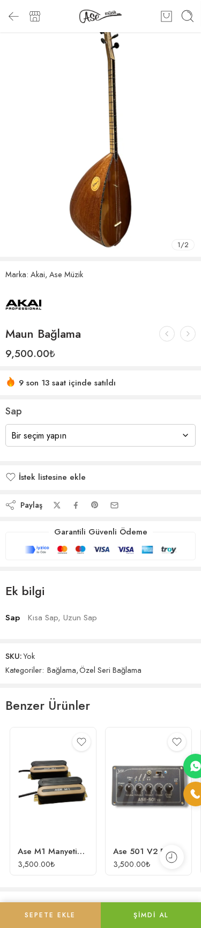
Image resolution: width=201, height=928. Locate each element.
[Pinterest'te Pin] (95, 505)
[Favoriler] (81, 742)
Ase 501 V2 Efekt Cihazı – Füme (148, 851)
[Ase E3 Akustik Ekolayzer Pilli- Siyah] (188, 333)
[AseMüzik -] (100, 16)
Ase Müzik (66, 274)
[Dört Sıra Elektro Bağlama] (167, 333)
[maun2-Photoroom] (100, 128)
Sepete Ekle (50, 915)
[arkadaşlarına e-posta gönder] (114, 505)
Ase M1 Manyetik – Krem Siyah (53, 851)
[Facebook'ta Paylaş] (76, 505)
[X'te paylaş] (57, 505)
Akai (38, 274)
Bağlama (61, 669)
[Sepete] (166, 16)
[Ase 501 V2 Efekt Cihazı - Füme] (148, 782)
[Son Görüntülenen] (172, 857)
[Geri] (13, 16)
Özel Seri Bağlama (110, 669)
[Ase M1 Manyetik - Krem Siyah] (53, 782)
